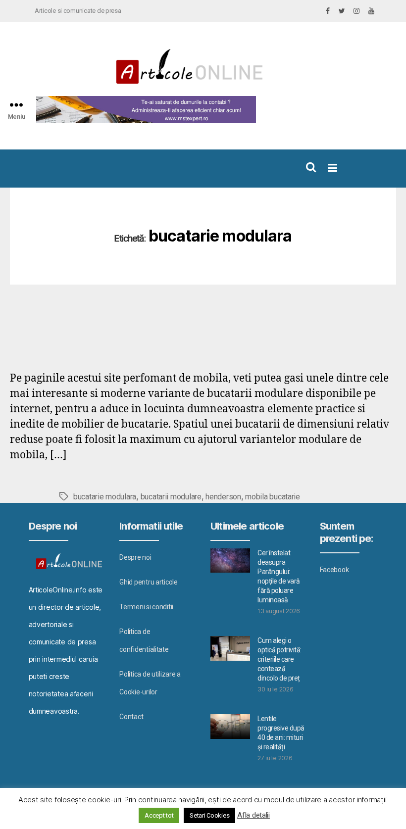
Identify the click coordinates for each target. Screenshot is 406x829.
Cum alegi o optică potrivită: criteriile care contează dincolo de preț (279, 659)
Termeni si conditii (146, 607)
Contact (131, 717)
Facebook (334, 570)
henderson (223, 496)
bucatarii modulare (171, 496)
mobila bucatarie (272, 496)
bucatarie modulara (104, 496)
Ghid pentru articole (148, 582)
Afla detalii (253, 815)
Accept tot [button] (159, 815)
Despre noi (135, 557)
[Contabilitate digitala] (144, 109)
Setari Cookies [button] (209, 815)
